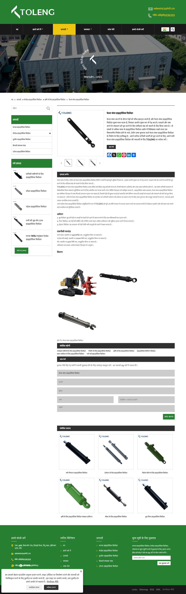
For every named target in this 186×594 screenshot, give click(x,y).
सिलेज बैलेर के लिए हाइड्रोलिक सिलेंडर (155, 473)
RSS (152, 589)
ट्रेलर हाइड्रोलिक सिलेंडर (21, 151)
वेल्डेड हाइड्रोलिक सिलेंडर (33, 99)
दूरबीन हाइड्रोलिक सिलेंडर (22, 139)
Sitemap (143, 589)
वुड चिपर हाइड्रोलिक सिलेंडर (155, 517)
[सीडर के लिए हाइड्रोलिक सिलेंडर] (115, 495)
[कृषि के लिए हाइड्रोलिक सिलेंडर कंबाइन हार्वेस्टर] (76, 495)
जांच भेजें (111, 29)
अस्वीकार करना (34, 587)
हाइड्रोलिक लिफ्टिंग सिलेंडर (146, 351)
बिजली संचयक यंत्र (19, 145)
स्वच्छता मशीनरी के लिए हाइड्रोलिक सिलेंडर (71, 351)
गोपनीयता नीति (52, 581)
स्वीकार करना (51, 587)
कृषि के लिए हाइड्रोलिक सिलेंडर (55, 99)
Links (134, 589)
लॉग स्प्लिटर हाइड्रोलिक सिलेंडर (76, 473)
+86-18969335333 (163, 15)
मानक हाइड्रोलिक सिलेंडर (21, 127)
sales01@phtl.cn (164, 8)
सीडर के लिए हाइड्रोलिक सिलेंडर (116, 517)
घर (17, 29)
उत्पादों (63, 29)
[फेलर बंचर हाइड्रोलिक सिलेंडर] (68, 163)
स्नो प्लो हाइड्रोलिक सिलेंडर (96, 354)
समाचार (87, 29)
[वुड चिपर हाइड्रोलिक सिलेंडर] (155, 495)
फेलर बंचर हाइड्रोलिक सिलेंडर (79, 99)
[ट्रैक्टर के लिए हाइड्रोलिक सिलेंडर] (115, 451)
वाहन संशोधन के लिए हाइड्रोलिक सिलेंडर (70, 354)
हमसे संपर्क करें (138, 29)
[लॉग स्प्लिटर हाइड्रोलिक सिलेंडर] (76, 451)
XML (158, 589)
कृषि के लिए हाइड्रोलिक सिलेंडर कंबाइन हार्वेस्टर (76, 517)
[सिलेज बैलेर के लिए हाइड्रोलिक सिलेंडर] (155, 451)
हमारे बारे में (37, 29)
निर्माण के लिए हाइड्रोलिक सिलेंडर (100, 351)
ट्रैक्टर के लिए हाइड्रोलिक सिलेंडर (115, 473)
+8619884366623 (17, 565)
